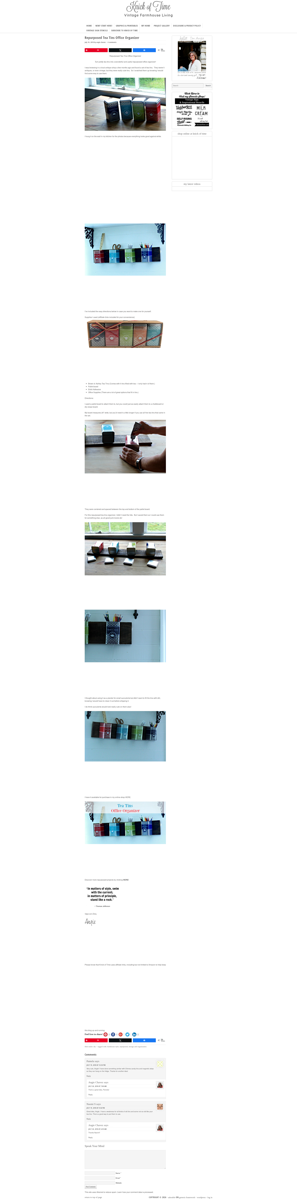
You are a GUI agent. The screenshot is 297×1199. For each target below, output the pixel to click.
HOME (89, 25)
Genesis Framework (187, 1197)
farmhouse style (113, 1047)
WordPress (201, 1197)
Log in (209, 1197)
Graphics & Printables (127, 25)
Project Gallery (162, 25)
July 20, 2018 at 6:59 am (97, 1129)
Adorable (171, 1197)
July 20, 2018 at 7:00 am (97, 1086)
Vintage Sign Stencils (97, 30)
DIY (95, 1047)
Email (118, 1178)
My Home (145, 25)
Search (208, 85)
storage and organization (138, 1047)
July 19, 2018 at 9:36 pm (96, 1108)
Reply (89, 1076)
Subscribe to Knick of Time (124, 30)
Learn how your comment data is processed (135, 1192)
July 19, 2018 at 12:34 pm (96, 1065)
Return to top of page (93, 1197)
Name (118, 1173)
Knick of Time (148, 11)
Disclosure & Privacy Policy (187, 25)
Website (119, 1183)
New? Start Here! (103, 25)
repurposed (124, 1047)
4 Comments (112, 42)
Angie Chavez (101, 42)
